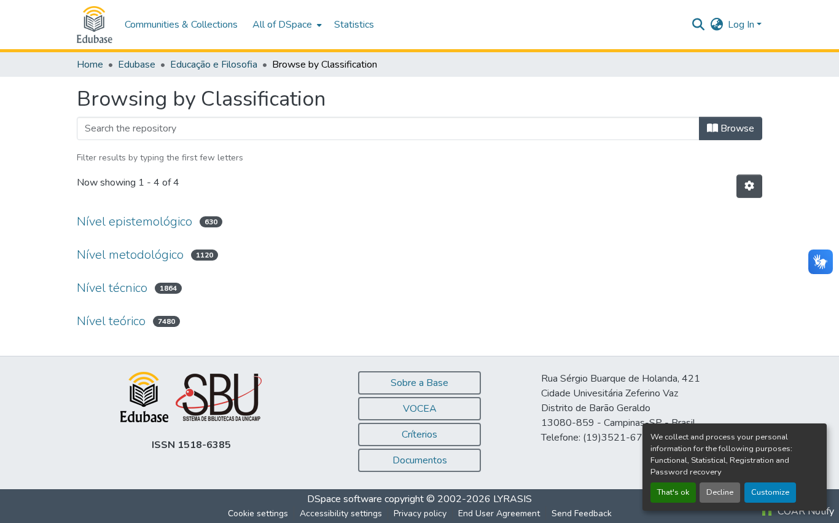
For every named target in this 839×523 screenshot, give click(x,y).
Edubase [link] (136, 64)
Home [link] (90, 64)
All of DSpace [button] (282, 24)
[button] (94, 24)
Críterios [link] (419, 434)
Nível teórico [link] (111, 321)
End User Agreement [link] (499, 513)
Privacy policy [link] (420, 513)
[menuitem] (286, 24)
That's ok (673, 492)
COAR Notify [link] (804, 511)
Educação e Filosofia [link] (213, 64)
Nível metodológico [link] (130, 254)
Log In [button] (742, 24)
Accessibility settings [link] (341, 513)
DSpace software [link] (344, 499)
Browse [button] (736, 128)
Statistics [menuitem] (354, 24)
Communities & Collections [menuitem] (181, 24)
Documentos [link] (419, 460)
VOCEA (420, 408)
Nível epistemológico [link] (134, 221)
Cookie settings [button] (258, 513)
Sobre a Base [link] (419, 383)
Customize (770, 492)
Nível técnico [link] (112, 288)
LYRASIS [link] (512, 499)
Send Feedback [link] (582, 513)
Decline (719, 492)
